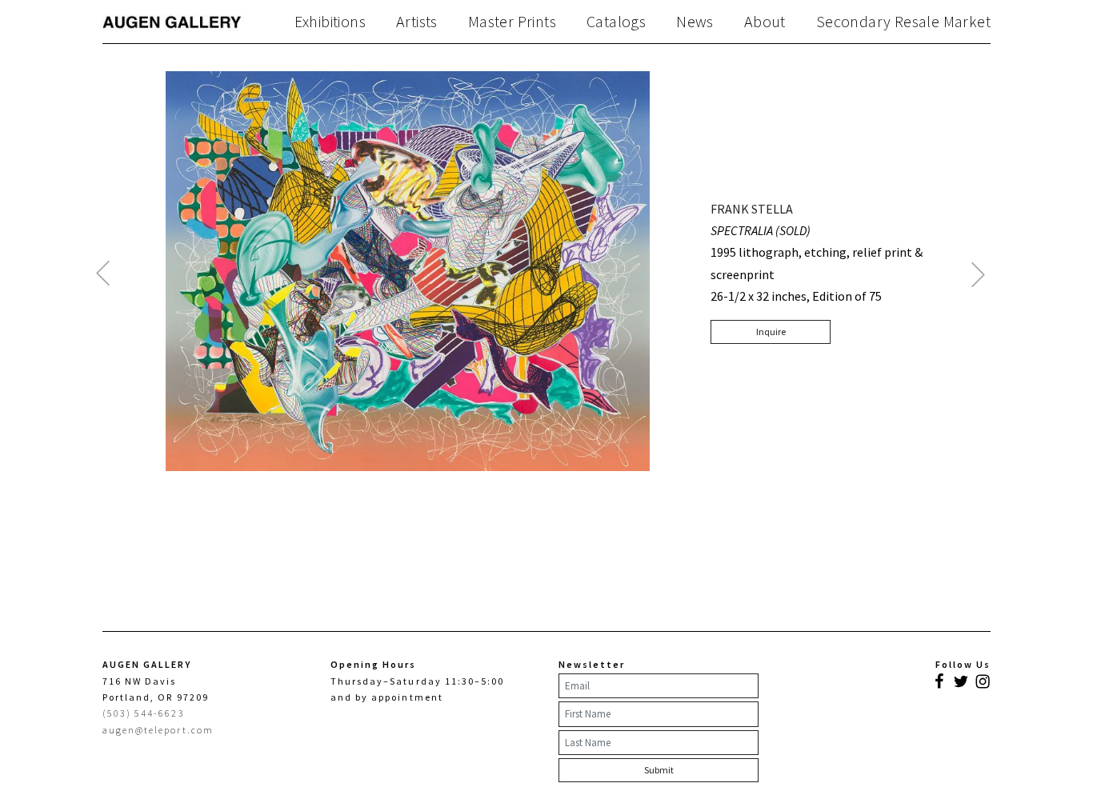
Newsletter (592, 664)
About (765, 21)
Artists (417, 21)
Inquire (771, 332)
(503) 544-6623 (143, 713)
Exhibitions (330, 21)
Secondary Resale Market (903, 21)
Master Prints (512, 21)
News (695, 21)
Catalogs (616, 21)
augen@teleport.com (158, 730)
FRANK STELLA (752, 209)
